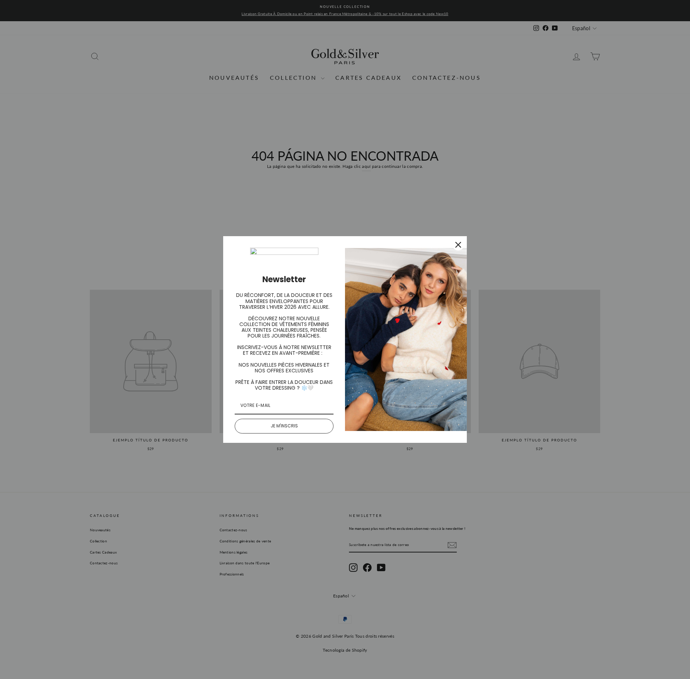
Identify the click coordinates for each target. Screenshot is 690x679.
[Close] (458, 244)
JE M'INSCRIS (284, 426)
